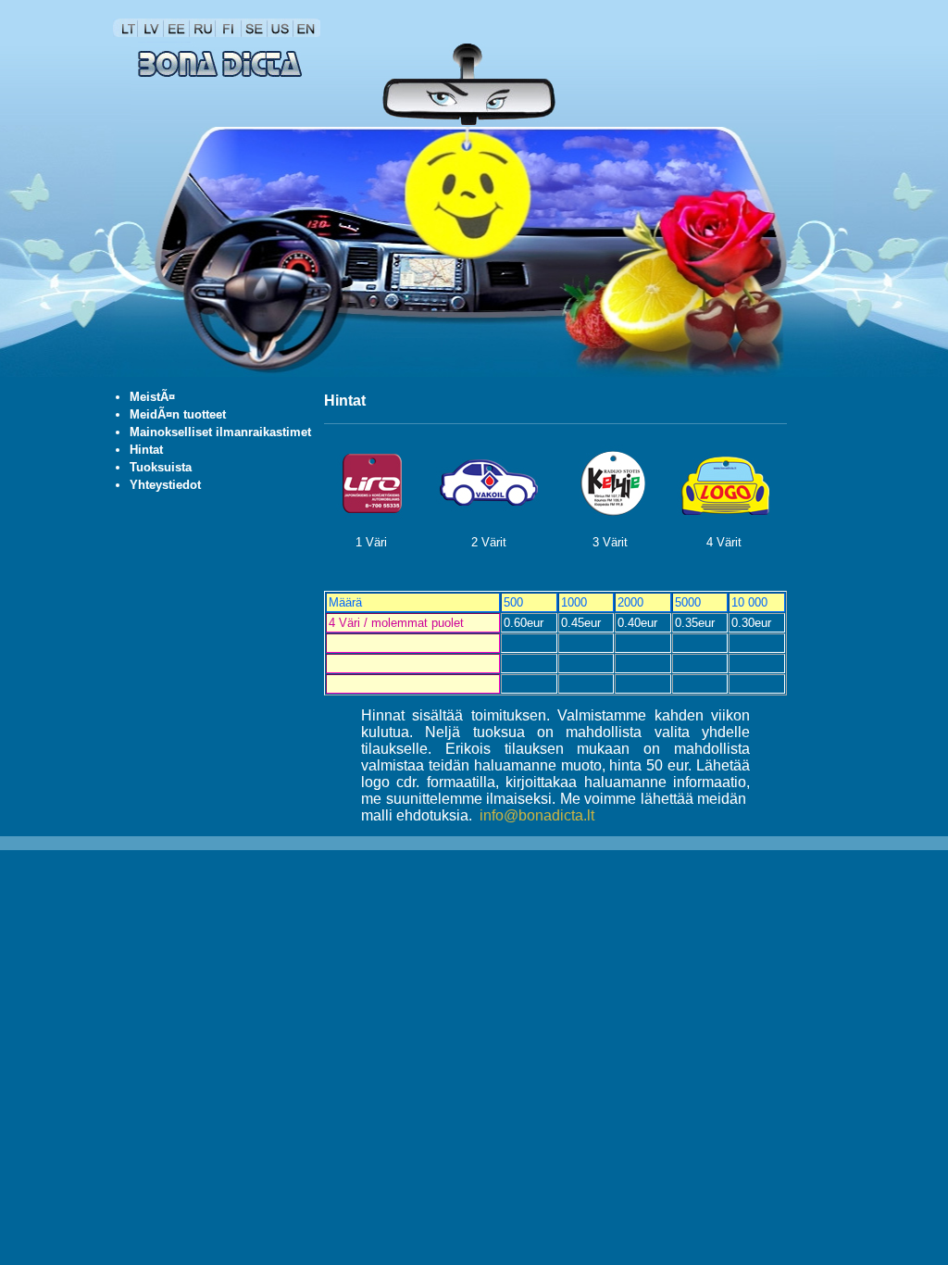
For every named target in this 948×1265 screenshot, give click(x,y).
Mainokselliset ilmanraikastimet (220, 432)
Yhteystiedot (165, 485)
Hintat (146, 450)
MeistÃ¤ (152, 397)
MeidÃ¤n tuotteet (178, 414)
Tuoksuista (161, 467)
